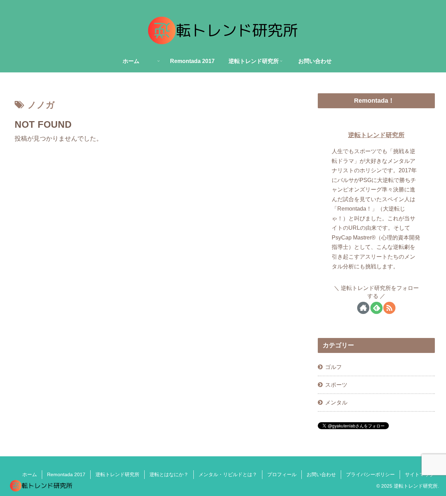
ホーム (29, 474)
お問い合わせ (321, 474)
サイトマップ (419, 474)
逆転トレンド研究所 (376, 135)
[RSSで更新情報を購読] (389, 308)
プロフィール (282, 474)
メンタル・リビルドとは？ (228, 474)
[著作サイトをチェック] (363, 308)
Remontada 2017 (66, 474)
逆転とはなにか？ (169, 474)
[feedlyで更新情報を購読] (376, 308)
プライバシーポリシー (370, 474)
